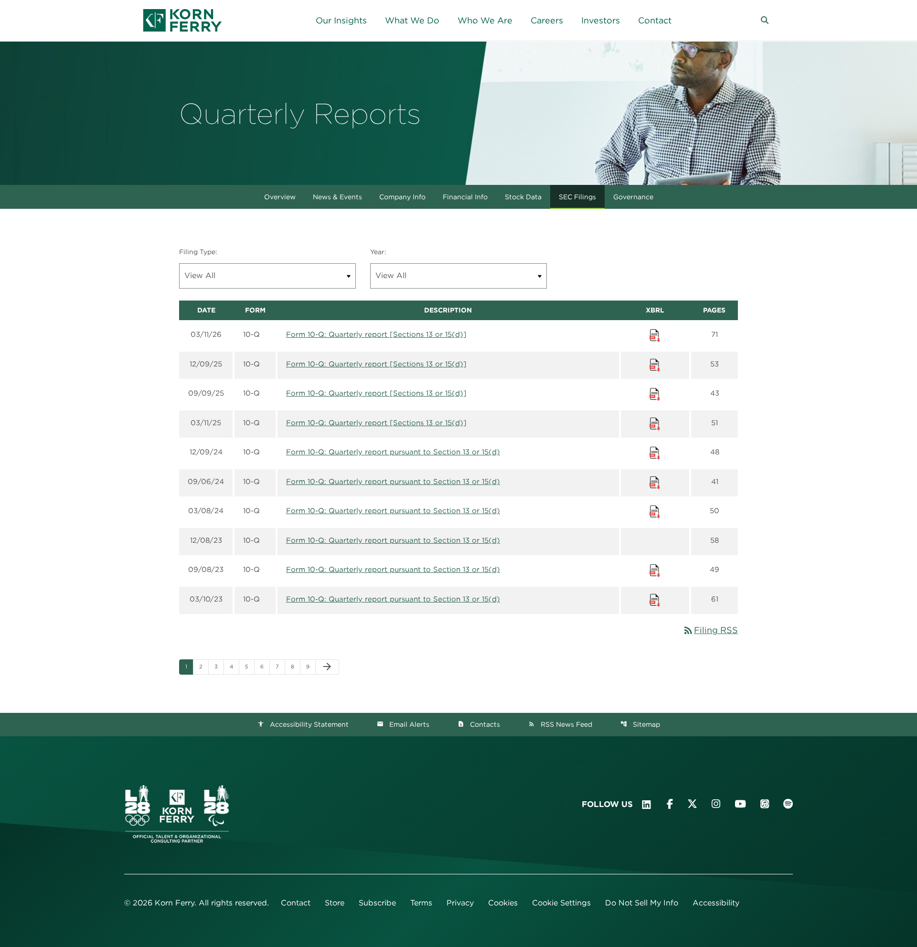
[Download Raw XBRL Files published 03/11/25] (655, 423)
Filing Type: (198, 252)
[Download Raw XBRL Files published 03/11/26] (655, 335)
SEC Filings (577, 197)
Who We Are (485, 20)
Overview (280, 197)
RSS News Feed (560, 724)
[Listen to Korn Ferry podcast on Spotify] (788, 804)
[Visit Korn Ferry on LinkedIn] (646, 804)
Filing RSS (710, 630)
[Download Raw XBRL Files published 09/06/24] (655, 482)
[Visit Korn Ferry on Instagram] (716, 804)
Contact (655, 20)
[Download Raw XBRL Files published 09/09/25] (655, 393)
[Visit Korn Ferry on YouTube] (740, 804)
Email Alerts (403, 724)
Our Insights (341, 20)
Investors (600, 20)
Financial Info (465, 197)
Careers (547, 20)
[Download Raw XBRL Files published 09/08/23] (655, 570)
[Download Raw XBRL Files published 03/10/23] (655, 599)
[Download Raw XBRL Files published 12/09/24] (655, 452)
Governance (633, 197)
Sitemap (640, 724)
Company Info (402, 197)
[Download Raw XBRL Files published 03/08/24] (655, 511)
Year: (378, 252)
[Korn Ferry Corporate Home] (182, 20)
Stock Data (523, 197)
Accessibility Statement (303, 724)
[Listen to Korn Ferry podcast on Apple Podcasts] (764, 804)
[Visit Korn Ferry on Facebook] (670, 804)
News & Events (337, 197)
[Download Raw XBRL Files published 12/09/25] (655, 364)
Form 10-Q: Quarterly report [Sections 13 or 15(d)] (376, 334)
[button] (764, 20)
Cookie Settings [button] (561, 902)
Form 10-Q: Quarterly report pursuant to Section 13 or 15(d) (393, 452)
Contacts (479, 724)
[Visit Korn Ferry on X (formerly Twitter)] (692, 804)
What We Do (412, 20)
